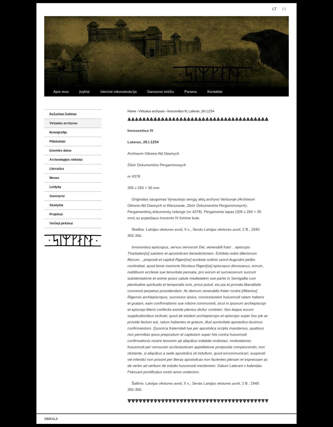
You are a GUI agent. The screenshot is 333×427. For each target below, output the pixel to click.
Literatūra (56, 169)
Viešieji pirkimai (61, 223)
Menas (54, 178)
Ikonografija (58, 132)
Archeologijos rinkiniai (65, 159)
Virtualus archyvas (152, 111)
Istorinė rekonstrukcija (118, 92)
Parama (190, 92)
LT (274, 9)
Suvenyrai (57, 196)
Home (131, 111)
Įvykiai (84, 92)
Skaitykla (56, 205)
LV (284, 9)
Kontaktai (214, 92)
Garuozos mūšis (160, 92)
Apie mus (61, 92)
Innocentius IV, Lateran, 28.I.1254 (190, 111)
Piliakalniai (57, 141)
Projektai (56, 214)
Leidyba (55, 187)
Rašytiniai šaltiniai (62, 114)
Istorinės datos (60, 150)
